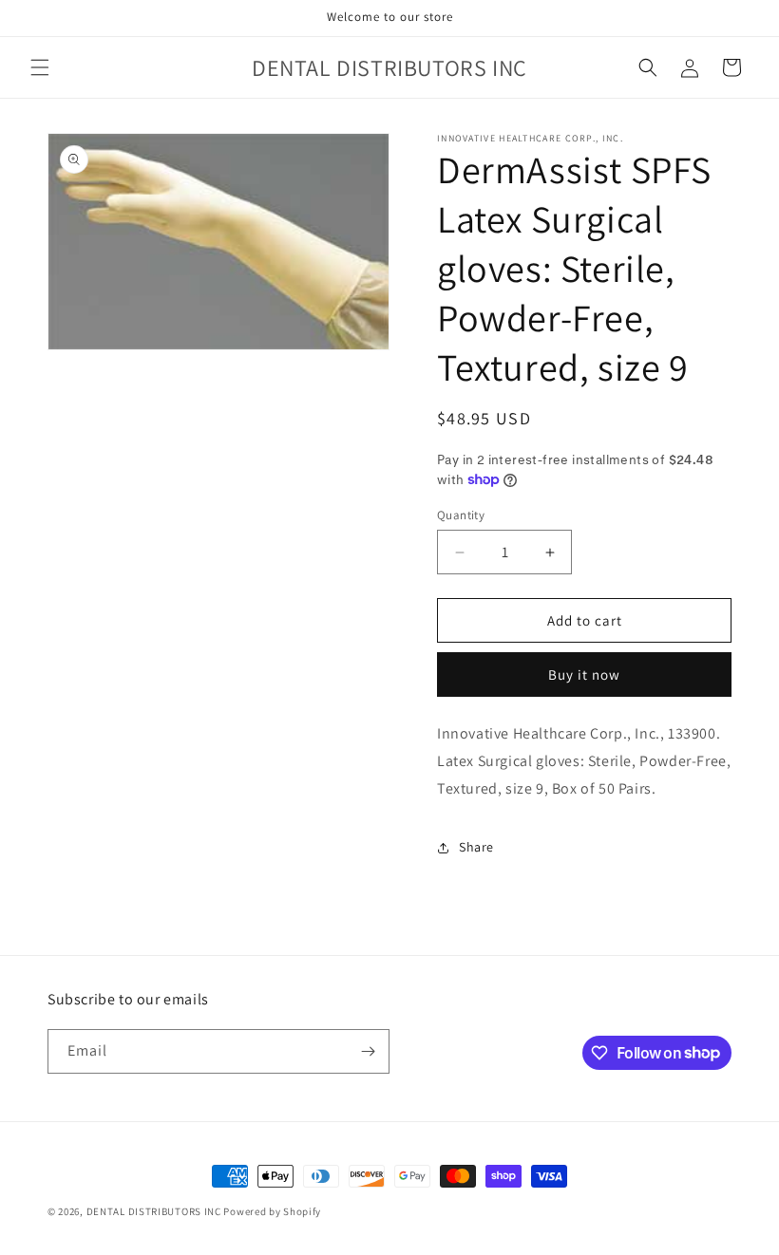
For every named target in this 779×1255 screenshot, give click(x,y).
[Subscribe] (368, 1051)
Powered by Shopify (272, 1211)
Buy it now (584, 674)
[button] (40, 67)
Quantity (460, 515)
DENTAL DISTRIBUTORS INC (153, 1211)
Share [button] (476, 846)
